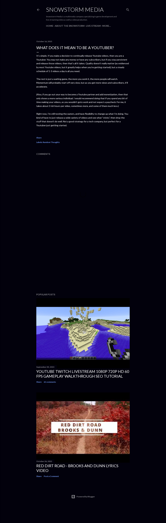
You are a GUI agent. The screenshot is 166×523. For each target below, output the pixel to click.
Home (49, 25)
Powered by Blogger (86, 496)
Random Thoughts (51, 142)
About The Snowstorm (69, 25)
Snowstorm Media (75, 9)
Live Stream (93, 25)
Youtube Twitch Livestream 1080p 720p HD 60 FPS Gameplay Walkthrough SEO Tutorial (82, 373)
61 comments (50, 382)
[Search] (128, 9)
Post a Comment (51, 476)
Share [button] (39, 137)
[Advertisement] (83, 262)
